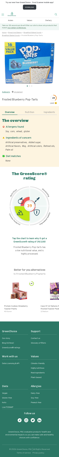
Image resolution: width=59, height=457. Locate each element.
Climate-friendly (38, 363)
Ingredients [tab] (49, 112)
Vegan (4, 393)
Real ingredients (38, 373)
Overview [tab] (10, 112)
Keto (4, 402)
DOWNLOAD (29, 7)
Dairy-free (35, 393)
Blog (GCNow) (8, 343)
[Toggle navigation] (4, 14)
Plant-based (36, 377)
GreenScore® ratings (11, 348)
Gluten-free (7, 398)
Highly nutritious (37, 368)
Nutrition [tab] (29, 112)
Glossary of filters (38, 343)
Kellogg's (6, 92)
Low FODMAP (7, 407)
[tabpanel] (29, 140)
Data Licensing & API (10, 363)
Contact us (35, 338)
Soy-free (34, 398)
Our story (6, 338)
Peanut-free (36, 402)
